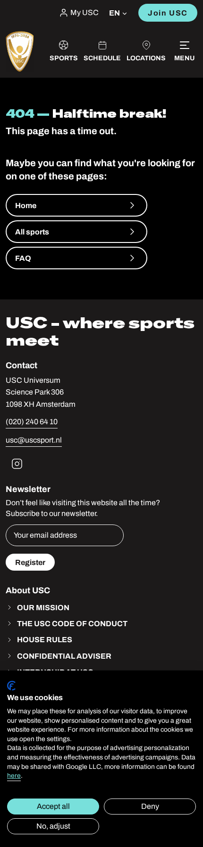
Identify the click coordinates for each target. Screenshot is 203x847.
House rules (44, 639)
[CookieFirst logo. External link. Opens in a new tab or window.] (11, 686)
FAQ (23, 258)
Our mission (43, 607)
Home (25, 205)
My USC (84, 13)
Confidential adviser (64, 656)
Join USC (168, 12)
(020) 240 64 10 (32, 421)
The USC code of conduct (72, 623)
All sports (32, 231)
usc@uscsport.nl (34, 440)
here (14, 776)
